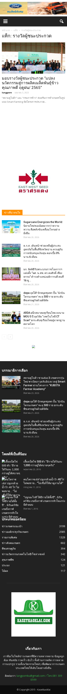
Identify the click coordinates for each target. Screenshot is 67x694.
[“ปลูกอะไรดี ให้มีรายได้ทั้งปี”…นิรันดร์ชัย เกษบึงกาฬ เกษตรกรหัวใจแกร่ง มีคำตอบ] (11, 507)
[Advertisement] (33, 133)
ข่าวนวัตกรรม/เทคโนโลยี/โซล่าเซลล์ (23, 554)
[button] (62, 21)
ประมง (5, 565)
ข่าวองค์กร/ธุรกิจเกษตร (15, 532)
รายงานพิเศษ (9, 537)
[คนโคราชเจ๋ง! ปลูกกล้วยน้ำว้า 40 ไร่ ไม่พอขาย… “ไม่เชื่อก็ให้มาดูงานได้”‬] (11, 489)
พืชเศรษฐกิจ (9, 548)
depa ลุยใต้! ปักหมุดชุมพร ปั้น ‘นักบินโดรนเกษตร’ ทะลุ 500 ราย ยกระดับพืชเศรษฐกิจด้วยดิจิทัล (44, 296)
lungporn (7, 92)
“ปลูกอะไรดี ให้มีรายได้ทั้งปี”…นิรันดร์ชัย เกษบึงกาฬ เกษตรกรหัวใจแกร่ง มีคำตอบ (44, 501)
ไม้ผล (5, 571)
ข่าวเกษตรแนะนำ (12, 526)
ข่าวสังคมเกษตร (11, 543)
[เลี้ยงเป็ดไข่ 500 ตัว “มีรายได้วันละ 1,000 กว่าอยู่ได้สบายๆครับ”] (11, 469)
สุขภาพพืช (8, 559)
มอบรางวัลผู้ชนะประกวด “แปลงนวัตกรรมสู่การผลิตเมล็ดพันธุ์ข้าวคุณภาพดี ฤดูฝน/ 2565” (30, 83)
